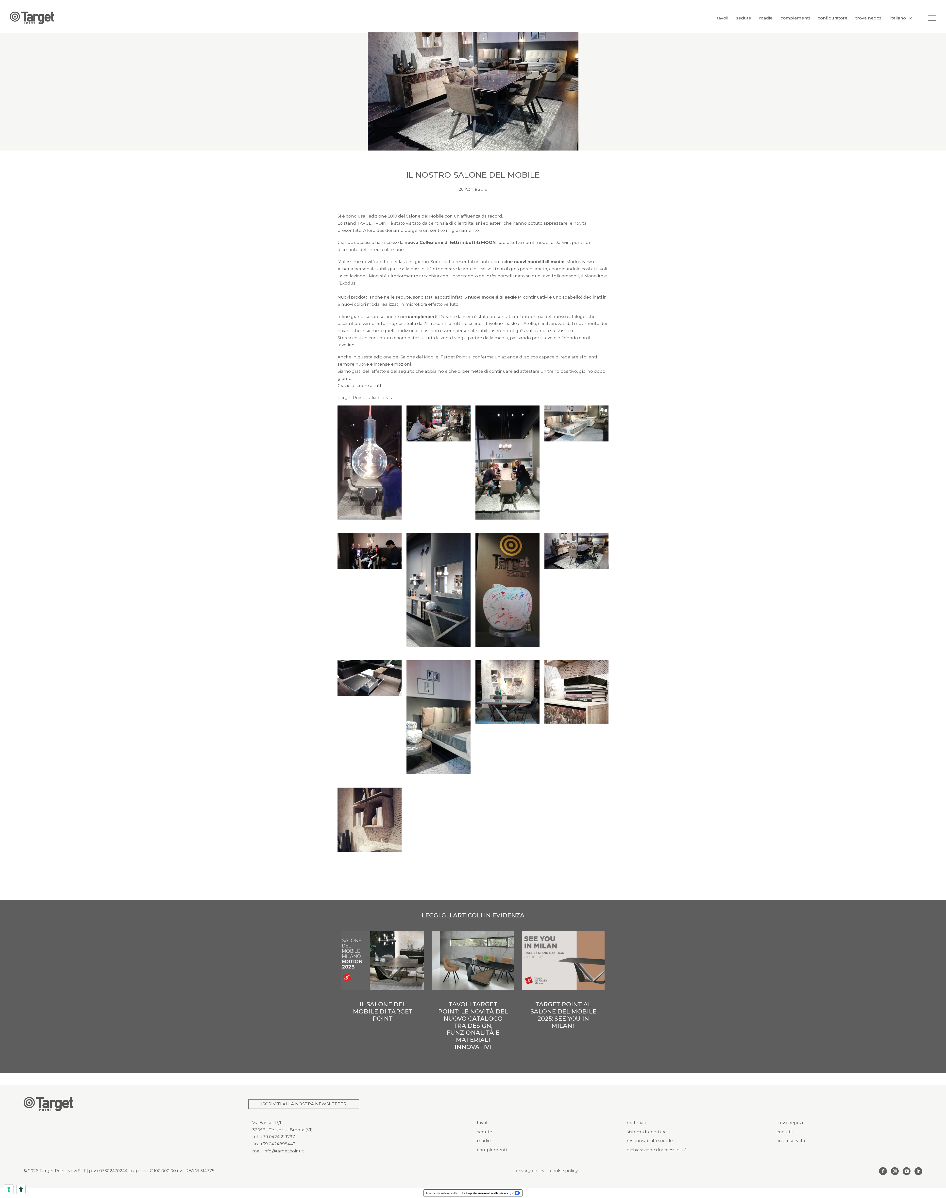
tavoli (482, 1122)
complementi (492, 1149)
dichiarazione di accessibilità (657, 1149)
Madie (766, 18)
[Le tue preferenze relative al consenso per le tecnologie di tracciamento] (8, 1189)
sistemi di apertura (647, 1131)
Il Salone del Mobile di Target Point (383, 1011)
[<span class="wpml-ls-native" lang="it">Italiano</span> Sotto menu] (910, 18)
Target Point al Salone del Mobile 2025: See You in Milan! (563, 1015)
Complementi (795, 18)
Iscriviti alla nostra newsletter (303, 1103)
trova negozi (790, 1122)
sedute (484, 1131)
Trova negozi (868, 18)
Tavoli (722, 18)
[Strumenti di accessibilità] (21, 1189)
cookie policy (564, 1170)
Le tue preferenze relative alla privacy (485, 1193)
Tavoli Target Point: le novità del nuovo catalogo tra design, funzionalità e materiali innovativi (473, 1025)
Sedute (743, 18)
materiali (636, 1122)
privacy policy (530, 1170)
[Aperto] (932, 18)
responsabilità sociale (650, 1140)
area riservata (791, 1140)
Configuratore (832, 18)
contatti (785, 1131)
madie (484, 1140)
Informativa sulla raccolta (441, 1193)
